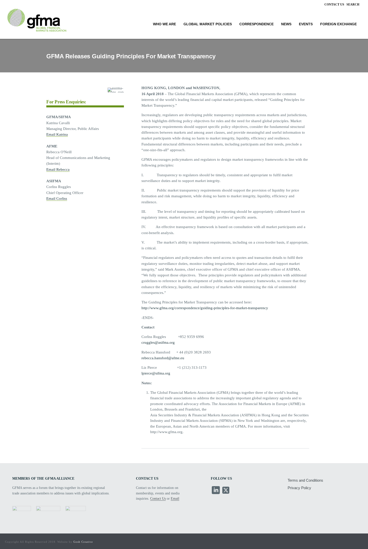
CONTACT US (334, 4)
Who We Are (164, 24)
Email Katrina (57, 134)
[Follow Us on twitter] (226, 490)
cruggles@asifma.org (158, 342)
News (286, 24)
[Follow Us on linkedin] (216, 490)
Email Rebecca (58, 169)
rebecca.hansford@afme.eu (162, 358)
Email (175, 498)
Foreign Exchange (338, 24)
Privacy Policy (299, 488)
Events (306, 24)
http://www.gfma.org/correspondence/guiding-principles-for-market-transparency (204, 308)
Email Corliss (56, 199)
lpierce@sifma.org (155, 373)
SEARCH (352, 4)
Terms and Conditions (305, 480)
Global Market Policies (207, 24)
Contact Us (158, 498)
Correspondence (256, 24)
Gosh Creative (83, 541)
